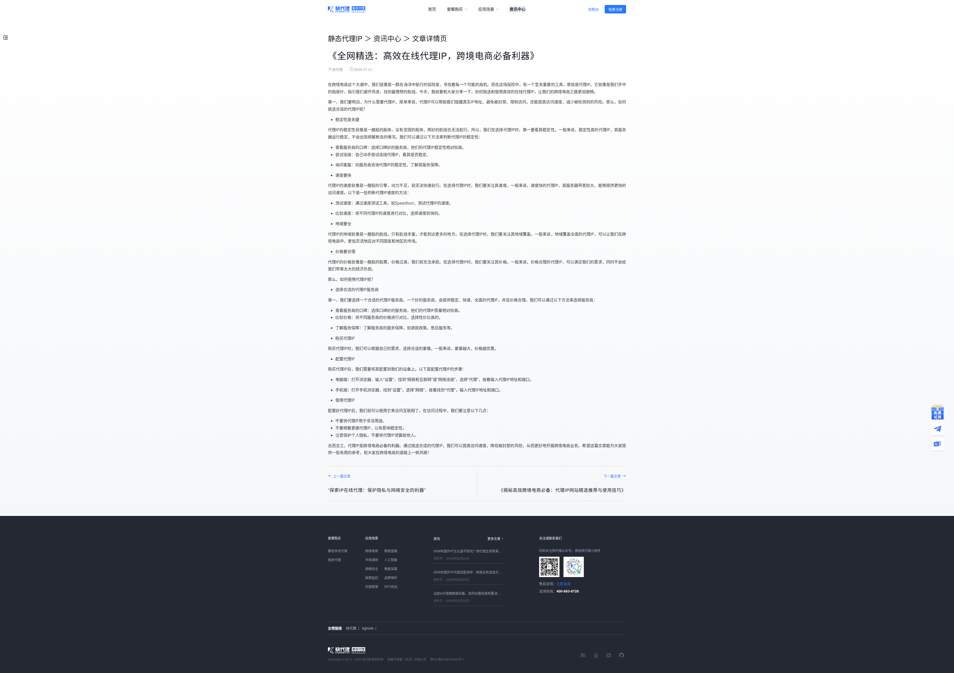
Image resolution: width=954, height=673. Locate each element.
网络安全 (371, 568)
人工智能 (390, 559)
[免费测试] (937, 412)
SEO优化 (391, 586)
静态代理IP (345, 38)
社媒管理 (371, 586)
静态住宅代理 (337, 550)
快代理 (351, 628)
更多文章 (493, 538)
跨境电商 (371, 550)
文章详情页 (429, 38)
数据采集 (390, 568)
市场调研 (371, 559)
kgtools (367, 628)
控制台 (593, 9)
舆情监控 (371, 577)
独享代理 (334, 559)
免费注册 (615, 9)
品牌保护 (390, 577)
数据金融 (390, 550)
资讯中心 (387, 38)
